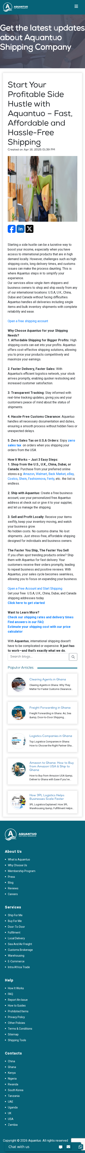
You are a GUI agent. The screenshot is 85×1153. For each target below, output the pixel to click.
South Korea (15, 1090)
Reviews (13, 888)
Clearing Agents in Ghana (47, 679)
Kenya (12, 1072)
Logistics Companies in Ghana (50, 736)
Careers (13, 894)
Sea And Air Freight (20, 944)
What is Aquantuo (19, 859)
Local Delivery (16, 938)
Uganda (13, 1107)
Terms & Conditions (20, 1028)
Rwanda (13, 1084)
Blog (10, 882)
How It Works (16, 988)
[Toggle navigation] (76, 7)
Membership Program (21, 871)
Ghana (12, 1067)
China (11, 1061)
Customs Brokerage (20, 949)
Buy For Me (15, 921)
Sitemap (13, 1034)
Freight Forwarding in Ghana (50, 708)
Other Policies (16, 1022)
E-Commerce (16, 961)
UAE (10, 1101)
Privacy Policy (16, 1017)
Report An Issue (18, 999)
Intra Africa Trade (19, 967)
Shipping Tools (17, 1040)
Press (11, 876)
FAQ (10, 994)
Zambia (13, 1124)
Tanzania (14, 1095)
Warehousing (16, 955)
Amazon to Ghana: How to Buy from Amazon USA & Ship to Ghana (51, 767)
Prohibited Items (18, 1011)
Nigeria (12, 1078)
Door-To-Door (16, 926)
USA (10, 1119)
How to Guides (17, 1005)
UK (9, 1113)
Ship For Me (15, 915)
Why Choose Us (17, 865)
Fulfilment (14, 932)
